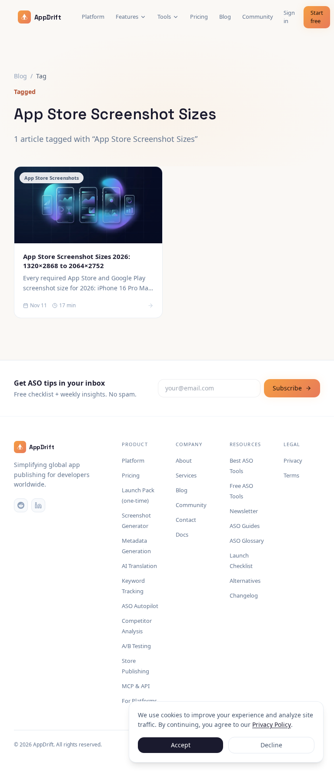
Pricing (199, 16)
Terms (291, 475)
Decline (271, 745)
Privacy (293, 460)
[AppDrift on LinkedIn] (38, 505)
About (184, 460)
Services (186, 475)
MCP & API (136, 686)
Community (257, 16)
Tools (164, 16)
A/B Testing (136, 646)
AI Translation (139, 566)
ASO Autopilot (140, 606)
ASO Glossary (247, 540)
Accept (180, 745)
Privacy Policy (271, 724)
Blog (225, 16)
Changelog (244, 595)
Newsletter (244, 511)
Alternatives (245, 581)
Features (127, 16)
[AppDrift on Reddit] (21, 505)
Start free (317, 17)
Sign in (289, 17)
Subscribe (287, 388)
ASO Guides (245, 526)
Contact (186, 520)
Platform (93, 16)
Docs (182, 534)
